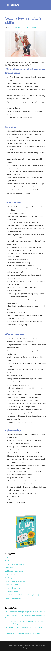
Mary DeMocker (13, 27)
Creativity (8, 578)
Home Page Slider (11, 585)
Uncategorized (10, 602)
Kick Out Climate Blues (13, 588)
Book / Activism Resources (32, 27)
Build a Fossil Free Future (14, 571)
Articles (7, 561)
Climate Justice (10, 574)
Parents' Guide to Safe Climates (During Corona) (22, 595)
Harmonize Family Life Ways (15, 581)
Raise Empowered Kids (13, 598)
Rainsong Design (22, 645)
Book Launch (9, 568)
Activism (8, 557)
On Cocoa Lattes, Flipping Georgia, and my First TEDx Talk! (25, 612)
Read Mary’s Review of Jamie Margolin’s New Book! (22, 633)
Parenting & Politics (12, 591)
